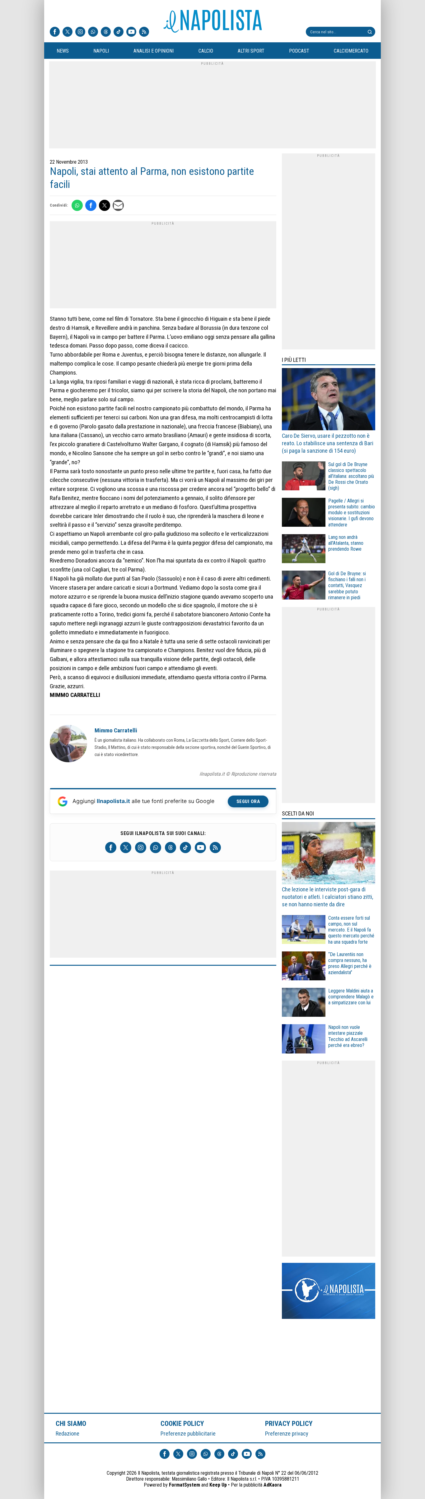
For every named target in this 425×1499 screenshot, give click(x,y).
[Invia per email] (118, 205)
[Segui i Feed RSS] (144, 32)
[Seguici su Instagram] (80, 32)
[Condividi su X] (104, 205)
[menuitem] (62, 51)
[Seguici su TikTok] (119, 32)
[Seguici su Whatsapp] (93, 32)
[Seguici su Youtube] (131, 32)
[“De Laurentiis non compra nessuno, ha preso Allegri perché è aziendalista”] (303, 966)
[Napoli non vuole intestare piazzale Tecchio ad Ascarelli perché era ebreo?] (303, 1039)
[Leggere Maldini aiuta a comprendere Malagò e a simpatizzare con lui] (303, 1003)
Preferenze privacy (286, 1433)
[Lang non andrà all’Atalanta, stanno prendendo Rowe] (303, 549)
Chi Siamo (71, 1423)
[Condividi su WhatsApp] (77, 205)
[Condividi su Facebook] (90, 205)
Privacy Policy (289, 1423)
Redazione (67, 1433)
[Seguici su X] (67, 32)
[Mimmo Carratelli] (68, 744)
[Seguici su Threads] (106, 32)
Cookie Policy (182, 1423)
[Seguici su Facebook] (55, 32)
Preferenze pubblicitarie (188, 1433)
